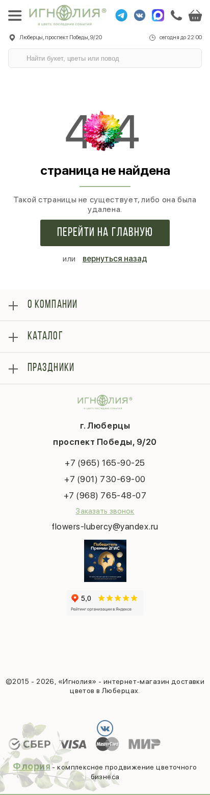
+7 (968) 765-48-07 (105, 495)
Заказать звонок (104, 511)
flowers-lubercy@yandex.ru (105, 526)
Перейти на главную (105, 233)
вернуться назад (115, 258)
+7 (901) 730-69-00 (104, 479)
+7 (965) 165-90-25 (105, 463)
